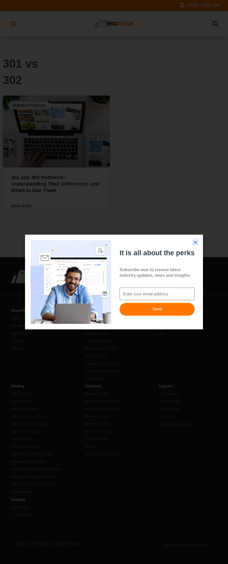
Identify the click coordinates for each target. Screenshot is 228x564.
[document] (114, 282)
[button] (195, 242)
